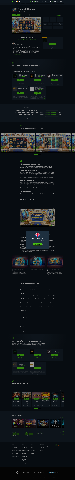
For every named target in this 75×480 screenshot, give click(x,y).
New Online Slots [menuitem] (44, 1)
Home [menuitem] (32, 1)
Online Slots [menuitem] (37, 1)
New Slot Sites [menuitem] (56, 1)
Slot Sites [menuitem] (50, 1)
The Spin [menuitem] (61, 1)
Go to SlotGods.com (37, 244)
